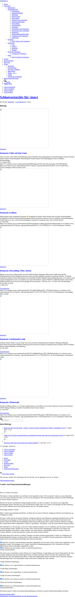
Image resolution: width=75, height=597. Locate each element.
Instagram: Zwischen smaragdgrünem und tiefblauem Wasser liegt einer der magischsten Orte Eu (33, 435)
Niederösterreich (13, 9)
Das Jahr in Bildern (14, 69)
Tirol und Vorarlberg (14, 52)
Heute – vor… (12, 73)
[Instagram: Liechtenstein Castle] (24, 333)
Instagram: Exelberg (8, 213)
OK (1, 480)
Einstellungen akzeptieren (8, 596)
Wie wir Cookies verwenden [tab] (9, 492)
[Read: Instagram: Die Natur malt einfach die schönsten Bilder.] (5, 441)
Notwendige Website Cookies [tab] (9, 510)
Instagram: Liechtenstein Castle (12, 339)
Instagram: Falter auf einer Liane (13, 153)
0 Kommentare (4, 288)
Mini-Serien (11, 71)
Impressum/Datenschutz (7, 594)
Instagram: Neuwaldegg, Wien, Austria (15, 271)
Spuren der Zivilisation (15, 76)
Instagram (11, 66)
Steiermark (11, 43)
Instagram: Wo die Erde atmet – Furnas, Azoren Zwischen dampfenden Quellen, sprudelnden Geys (34, 428)
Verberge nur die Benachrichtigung (26, 596)
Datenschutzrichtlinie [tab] (6, 587)
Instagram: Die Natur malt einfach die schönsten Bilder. (21, 443)
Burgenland (11, 8)
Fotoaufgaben (12, 68)
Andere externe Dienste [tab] (7, 550)
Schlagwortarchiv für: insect (19, 97)
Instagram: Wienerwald (9, 402)
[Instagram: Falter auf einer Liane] (24, 147)
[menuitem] (39, 4)
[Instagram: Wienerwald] (24, 396)
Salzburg (10, 39)
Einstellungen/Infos (8, 480)
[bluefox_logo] (4, 1)
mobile (10, 75)
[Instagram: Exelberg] (24, 207)
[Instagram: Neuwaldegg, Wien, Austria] (24, 265)
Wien (9, 55)
